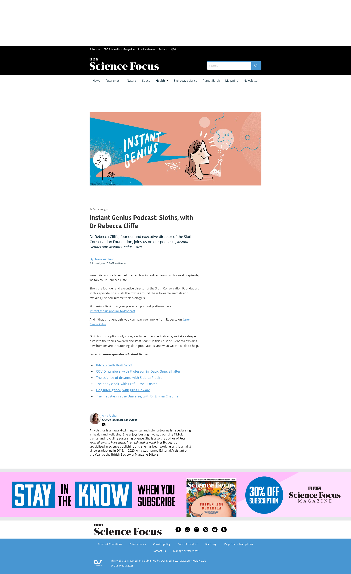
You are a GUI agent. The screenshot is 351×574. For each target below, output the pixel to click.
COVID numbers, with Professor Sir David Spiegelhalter (138, 371)
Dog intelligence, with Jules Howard (123, 390)
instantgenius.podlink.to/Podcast (112, 311)
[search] (256, 65)
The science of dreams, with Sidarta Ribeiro (129, 377)
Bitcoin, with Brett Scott (114, 365)
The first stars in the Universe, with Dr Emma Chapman (138, 396)
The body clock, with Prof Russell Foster (126, 384)
